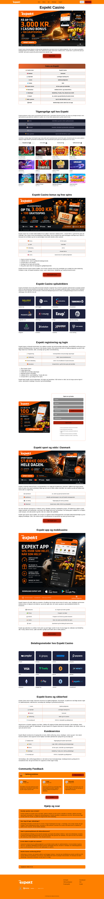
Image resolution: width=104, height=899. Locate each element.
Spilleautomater (76, 142)
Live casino (42, 142)
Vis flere (52, 797)
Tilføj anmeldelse (78, 774)
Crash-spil (59, 142)
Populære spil (26, 142)
